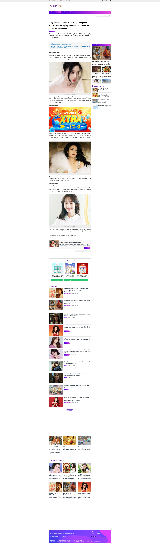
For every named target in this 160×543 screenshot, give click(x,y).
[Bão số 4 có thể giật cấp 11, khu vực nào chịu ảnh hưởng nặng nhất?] (95, 107)
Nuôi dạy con (99, 12)
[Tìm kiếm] (109, 15)
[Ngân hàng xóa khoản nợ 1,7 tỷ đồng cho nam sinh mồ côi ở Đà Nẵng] (106, 82)
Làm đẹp (78, 12)
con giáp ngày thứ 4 (69, 260)
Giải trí (71, 12)
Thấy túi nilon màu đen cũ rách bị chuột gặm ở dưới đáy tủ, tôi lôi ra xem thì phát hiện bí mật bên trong (96, 76)
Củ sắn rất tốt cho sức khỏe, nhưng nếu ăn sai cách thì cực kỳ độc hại (76, 386)
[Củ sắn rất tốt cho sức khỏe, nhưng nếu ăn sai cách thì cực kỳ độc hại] (56, 390)
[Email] (110, 0)
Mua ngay (57, 280)
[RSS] (108, 0)
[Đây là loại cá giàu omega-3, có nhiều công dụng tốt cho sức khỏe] (106, 69)
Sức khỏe (85, 12)
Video (106, 12)
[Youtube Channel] (106, 0)
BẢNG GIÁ (93, 536)
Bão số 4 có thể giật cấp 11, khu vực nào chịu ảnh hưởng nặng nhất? (104, 107)
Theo (82, 251)
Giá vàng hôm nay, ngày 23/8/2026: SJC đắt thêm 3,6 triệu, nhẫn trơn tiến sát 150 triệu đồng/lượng (69, 448)
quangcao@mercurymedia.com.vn (100, 534)
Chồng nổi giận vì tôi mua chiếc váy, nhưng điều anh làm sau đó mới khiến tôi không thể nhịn (77, 362)
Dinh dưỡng (92, 12)
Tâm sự (65, 317)
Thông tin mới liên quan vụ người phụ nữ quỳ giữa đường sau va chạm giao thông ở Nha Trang (84, 448)
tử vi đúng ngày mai (59, 260)
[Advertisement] (86, 6)
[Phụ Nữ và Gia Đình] (56, 6)
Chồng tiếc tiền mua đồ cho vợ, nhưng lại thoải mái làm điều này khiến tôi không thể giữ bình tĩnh (77, 315)
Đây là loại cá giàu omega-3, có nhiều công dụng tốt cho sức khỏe (106, 75)
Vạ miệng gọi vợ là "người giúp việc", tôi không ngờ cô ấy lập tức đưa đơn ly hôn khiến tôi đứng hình (76, 374)
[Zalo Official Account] (105, 0)
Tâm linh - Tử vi (51, 31)
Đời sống (64, 12)
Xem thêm (88, 247)
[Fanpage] (102, 0)
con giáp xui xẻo (79, 260)
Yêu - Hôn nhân (56, 12)
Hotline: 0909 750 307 (66, 0)
